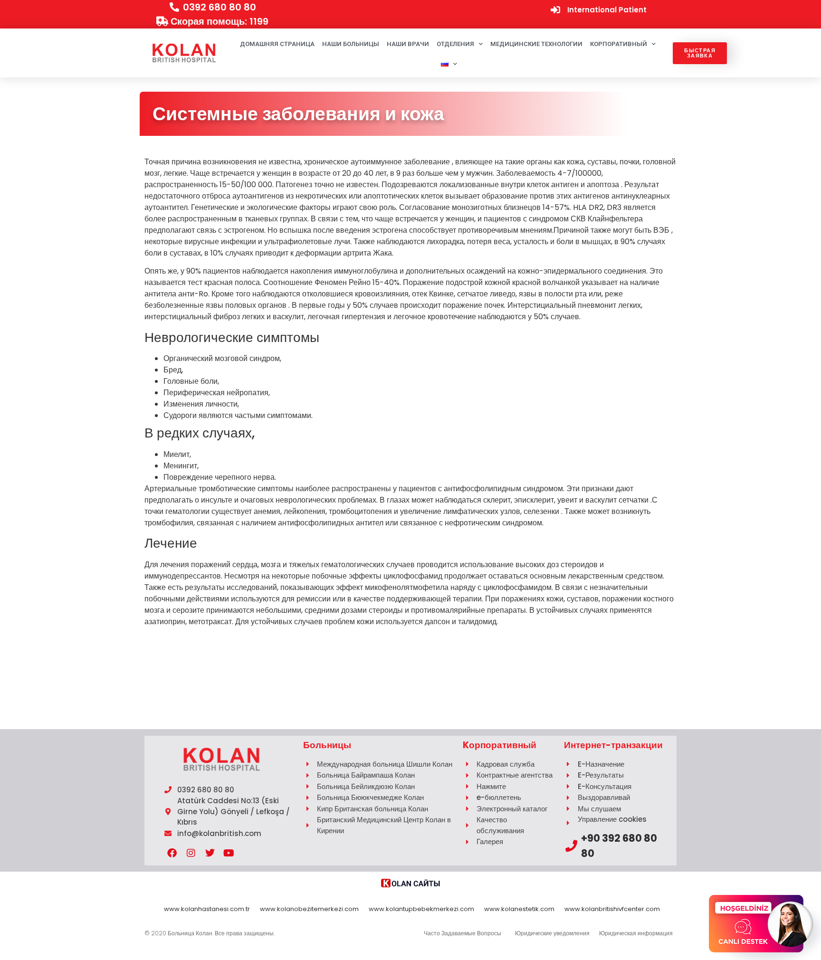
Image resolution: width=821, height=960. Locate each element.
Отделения (455, 44)
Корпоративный (618, 44)
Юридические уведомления (552, 933)
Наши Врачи (408, 44)
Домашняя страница (277, 44)
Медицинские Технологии (536, 44)
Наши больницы (350, 44)
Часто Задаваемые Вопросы (462, 933)
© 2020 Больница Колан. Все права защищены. (209, 933)
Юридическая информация (636, 933)
